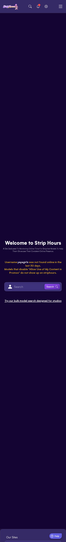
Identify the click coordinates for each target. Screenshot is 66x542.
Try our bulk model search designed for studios (33, 300)
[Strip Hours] (10, 6)
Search (50, 286)
